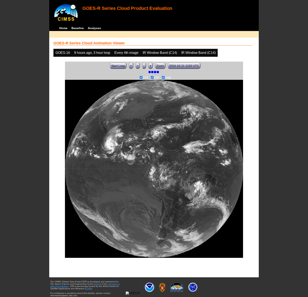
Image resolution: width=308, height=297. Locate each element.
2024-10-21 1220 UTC (184, 65)
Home (63, 28)
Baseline (77, 28)
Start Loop (118, 65)
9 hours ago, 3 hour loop (92, 52)
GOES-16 (63, 52)
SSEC (97, 284)
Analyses (94, 28)
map (168, 77)
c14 (145, 77)
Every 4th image (126, 52)
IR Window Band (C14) (160, 52)
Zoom (160, 65)
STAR (88, 288)
